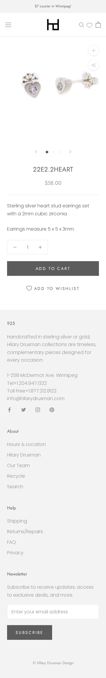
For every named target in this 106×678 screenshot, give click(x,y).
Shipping (17, 521)
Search (15, 486)
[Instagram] (37, 410)
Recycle (16, 476)
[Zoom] (93, 50)
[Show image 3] (59, 152)
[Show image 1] (47, 152)
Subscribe (30, 632)
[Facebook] (9, 410)
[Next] (70, 151)
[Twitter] (23, 410)
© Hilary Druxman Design (53, 663)
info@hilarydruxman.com (35, 398)
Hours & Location (26, 444)
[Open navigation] (8, 24)
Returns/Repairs (25, 531)
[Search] (81, 24)
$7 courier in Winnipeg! (53, 6)
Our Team (18, 465)
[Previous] (36, 151)
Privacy (15, 552)
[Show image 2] (53, 152)
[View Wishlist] (89, 25)
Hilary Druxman (24, 455)
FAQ (11, 542)
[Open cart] (98, 25)
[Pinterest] (51, 410)
